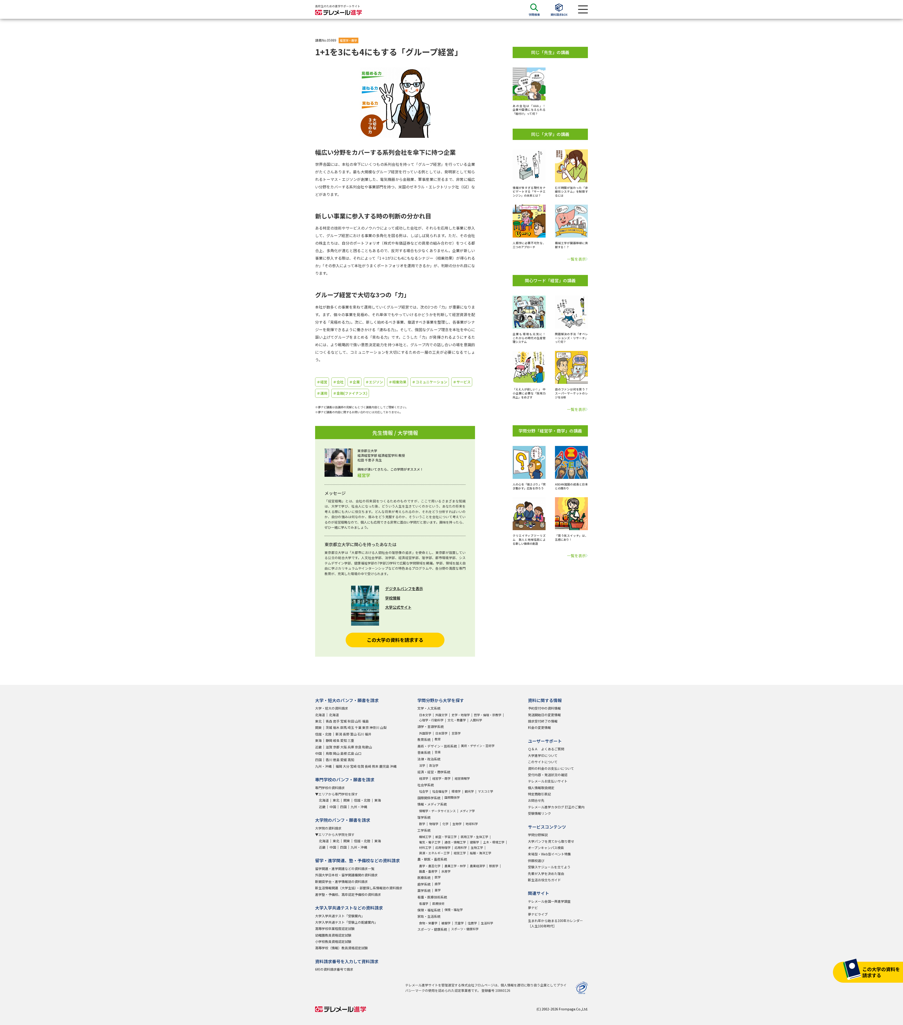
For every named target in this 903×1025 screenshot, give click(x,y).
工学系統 (424, 830)
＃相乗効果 (397, 381)
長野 (346, 734)
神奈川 (374, 727)
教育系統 (424, 739)
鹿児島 (384, 766)
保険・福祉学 (453, 909)
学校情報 (392, 598)
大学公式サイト (398, 607)
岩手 (336, 721)
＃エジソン (374, 381)
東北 (318, 721)
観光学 (469, 791)
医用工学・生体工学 (474, 836)
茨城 (329, 727)
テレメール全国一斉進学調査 (549, 901)
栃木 (336, 727)
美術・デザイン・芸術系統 (437, 746)
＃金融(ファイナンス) (350, 393)
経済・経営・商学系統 (433, 772)
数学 (422, 824)
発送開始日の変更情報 (544, 714)
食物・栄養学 (428, 923)
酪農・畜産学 (428, 871)
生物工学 (477, 847)
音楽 (438, 752)
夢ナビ (533, 907)
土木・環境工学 (493, 842)
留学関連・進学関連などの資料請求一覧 (344, 868)
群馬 (343, 727)
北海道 (320, 714)
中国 (318, 753)
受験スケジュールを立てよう (549, 867)
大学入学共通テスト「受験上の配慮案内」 (346, 922)
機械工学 (425, 836)
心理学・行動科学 (431, 720)
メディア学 (467, 811)
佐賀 (360, 766)
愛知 (343, 740)
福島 (365, 721)
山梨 (383, 727)
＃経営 (322, 381)
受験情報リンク (539, 813)
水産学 (446, 871)
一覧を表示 (576, 259)
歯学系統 (424, 884)
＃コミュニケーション (429, 381)
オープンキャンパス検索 (546, 847)
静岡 (329, 740)
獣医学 (493, 866)
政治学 (433, 765)
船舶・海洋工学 (480, 853)
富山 (353, 734)
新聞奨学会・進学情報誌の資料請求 (341, 881)
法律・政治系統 (428, 759)
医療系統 (424, 877)
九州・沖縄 (323, 766)
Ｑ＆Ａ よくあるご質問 (546, 749)
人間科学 (476, 720)
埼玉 (351, 727)
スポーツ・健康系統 (432, 929)
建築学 (474, 842)
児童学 (459, 923)
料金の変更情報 (539, 727)
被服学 (446, 923)
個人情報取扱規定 (541, 787)
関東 (318, 727)
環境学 (456, 791)
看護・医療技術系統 (432, 897)
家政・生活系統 (428, 916)
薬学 (438, 890)
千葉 (358, 727)
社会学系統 (425, 785)
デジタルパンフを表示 (404, 588)
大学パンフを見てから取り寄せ (551, 841)
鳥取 (329, 753)
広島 (351, 753)
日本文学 (425, 715)
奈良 (358, 747)
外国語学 (425, 733)
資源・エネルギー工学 (434, 853)
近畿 (318, 747)
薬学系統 (424, 890)
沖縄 (393, 766)
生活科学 (487, 923)
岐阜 (336, 740)
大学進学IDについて (543, 755)
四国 (318, 759)
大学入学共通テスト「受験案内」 (339, 916)
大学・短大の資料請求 (331, 708)
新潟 (339, 734)
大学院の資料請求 (328, 828)
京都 (336, 747)
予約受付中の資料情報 (544, 708)
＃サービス (462, 381)
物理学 (433, 824)
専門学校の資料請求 (330, 787)
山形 (358, 721)
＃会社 (338, 381)
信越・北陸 (323, 734)
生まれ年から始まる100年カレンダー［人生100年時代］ (555, 923)
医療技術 (438, 903)
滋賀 (329, 747)
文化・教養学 (457, 720)
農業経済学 (477, 866)
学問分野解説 (538, 834)
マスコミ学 (485, 791)
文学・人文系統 (428, 708)
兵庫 (351, 747)
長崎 (368, 766)
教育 (438, 739)
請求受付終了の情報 (543, 721)
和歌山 (367, 747)
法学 (422, 765)
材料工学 (425, 847)
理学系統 (424, 817)
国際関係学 (452, 797)
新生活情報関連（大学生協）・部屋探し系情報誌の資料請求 (358, 888)
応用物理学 (443, 847)
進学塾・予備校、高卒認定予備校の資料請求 (348, 894)
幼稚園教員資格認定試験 (333, 935)
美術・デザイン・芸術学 (478, 745)
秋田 (351, 721)
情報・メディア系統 (432, 804)
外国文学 (441, 715)
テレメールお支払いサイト (547, 781)
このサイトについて (543, 761)
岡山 (336, 753)
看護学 (423, 903)
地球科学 (472, 824)
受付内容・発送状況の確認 (547, 774)
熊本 (375, 766)
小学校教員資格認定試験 (333, 941)
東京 (365, 727)
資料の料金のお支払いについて (551, 768)
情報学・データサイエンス (437, 811)
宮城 (343, 721)
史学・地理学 (461, 715)
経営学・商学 (348, 40)
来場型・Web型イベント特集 (549, 854)
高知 (351, 759)
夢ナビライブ (538, 914)
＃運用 (322, 393)
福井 (368, 734)
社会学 (423, 791)
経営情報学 (462, 778)
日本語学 (441, 733)
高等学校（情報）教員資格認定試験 (341, 948)
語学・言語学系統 (430, 726)
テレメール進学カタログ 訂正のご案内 (556, 807)
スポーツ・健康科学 (465, 929)
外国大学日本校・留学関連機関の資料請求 (346, 875)
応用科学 (461, 847)
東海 (318, 740)
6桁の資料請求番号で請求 (334, 969)
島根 (343, 753)
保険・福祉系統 (428, 910)
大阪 (343, 747)
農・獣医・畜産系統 (432, 859)
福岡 (339, 766)
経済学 (423, 778)
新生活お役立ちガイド (544, 880)
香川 (329, 759)
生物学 (457, 824)
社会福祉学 (440, 791)
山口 (358, 753)
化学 (445, 824)
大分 (346, 766)
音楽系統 (424, 752)
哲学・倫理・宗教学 (487, 715)
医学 (438, 877)
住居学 (472, 923)
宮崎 (353, 766)
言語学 (456, 733)
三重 (351, 740)
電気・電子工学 (429, 842)
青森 (329, 721)
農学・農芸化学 (429, 866)
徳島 (336, 759)
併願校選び (536, 860)
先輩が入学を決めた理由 (546, 873)
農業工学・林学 (455, 866)
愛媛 (343, 759)
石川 (360, 734)
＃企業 (354, 381)
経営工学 (460, 853)
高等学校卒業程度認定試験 (335, 928)
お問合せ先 (536, 800)
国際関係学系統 (428, 797)
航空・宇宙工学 (446, 836)
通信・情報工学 (455, 842)
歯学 (438, 884)
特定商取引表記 (539, 794)
